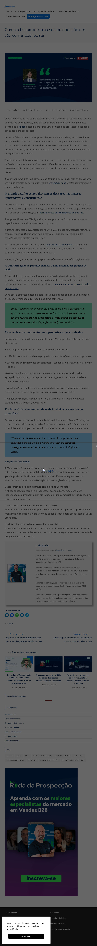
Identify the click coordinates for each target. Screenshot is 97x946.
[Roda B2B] (48, 471)
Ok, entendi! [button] (26, 936)
